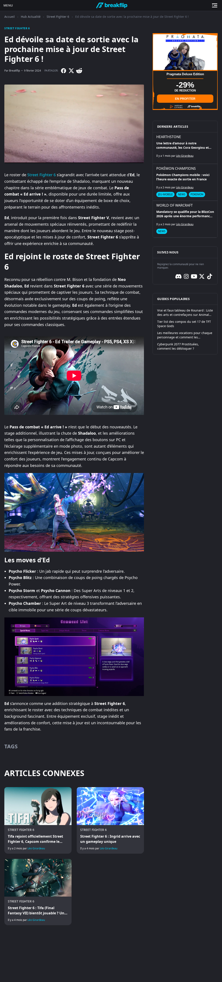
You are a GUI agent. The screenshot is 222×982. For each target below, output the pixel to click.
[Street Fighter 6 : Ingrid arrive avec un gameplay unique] (110, 820)
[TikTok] (209, 276)
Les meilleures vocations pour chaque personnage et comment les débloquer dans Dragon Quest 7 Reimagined (184, 335)
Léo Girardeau (36, 848)
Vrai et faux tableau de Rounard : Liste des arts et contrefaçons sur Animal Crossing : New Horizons (185, 312)
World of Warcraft (174, 205)
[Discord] (178, 276)
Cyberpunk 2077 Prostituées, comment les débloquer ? (178, 346)
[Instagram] (186, 276)
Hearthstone (168, 136)
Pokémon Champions (176, 168)
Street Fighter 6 (58, 17)
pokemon (197, 194)
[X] (71, 70)
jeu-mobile (165, 194)
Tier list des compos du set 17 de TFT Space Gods (184, 324)
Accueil (9, 17)
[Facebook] (63, 70)
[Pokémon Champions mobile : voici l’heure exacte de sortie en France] (185, 182)
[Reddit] (79, 70)
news (181, 194)
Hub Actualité (31, 17)
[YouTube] (194, 276)
